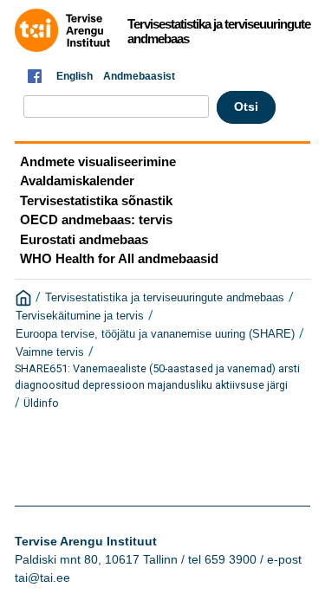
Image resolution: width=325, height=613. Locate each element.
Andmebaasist (139, 76)
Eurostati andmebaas (84, 239)
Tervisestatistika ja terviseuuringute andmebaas (164, 298)
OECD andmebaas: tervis (96, 219)
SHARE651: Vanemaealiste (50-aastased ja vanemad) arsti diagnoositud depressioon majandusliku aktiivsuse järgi (157, 376)
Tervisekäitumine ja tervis (80, 316)
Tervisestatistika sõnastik (96, 200)
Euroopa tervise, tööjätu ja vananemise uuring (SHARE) (155, 334)
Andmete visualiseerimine (98, 161)
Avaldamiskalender (77, 180)
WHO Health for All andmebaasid (119, 258)
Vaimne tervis (50, 352)
